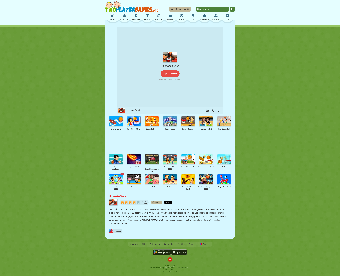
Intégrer (157, 202)
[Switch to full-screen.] (219, 110)
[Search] (232, 9)
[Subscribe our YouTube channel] (170, 259)
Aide (144, 244)
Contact (192, 244)
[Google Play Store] (162, 252)
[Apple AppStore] (179, 252)
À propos (134, 244)
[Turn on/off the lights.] (213, 110)
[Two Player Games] (132, 6)
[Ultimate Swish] (170, 67)
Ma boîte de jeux (178, 9)
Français (206, 244)
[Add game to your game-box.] (207, 110)
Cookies (181, 244)
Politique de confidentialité (161, 244)
